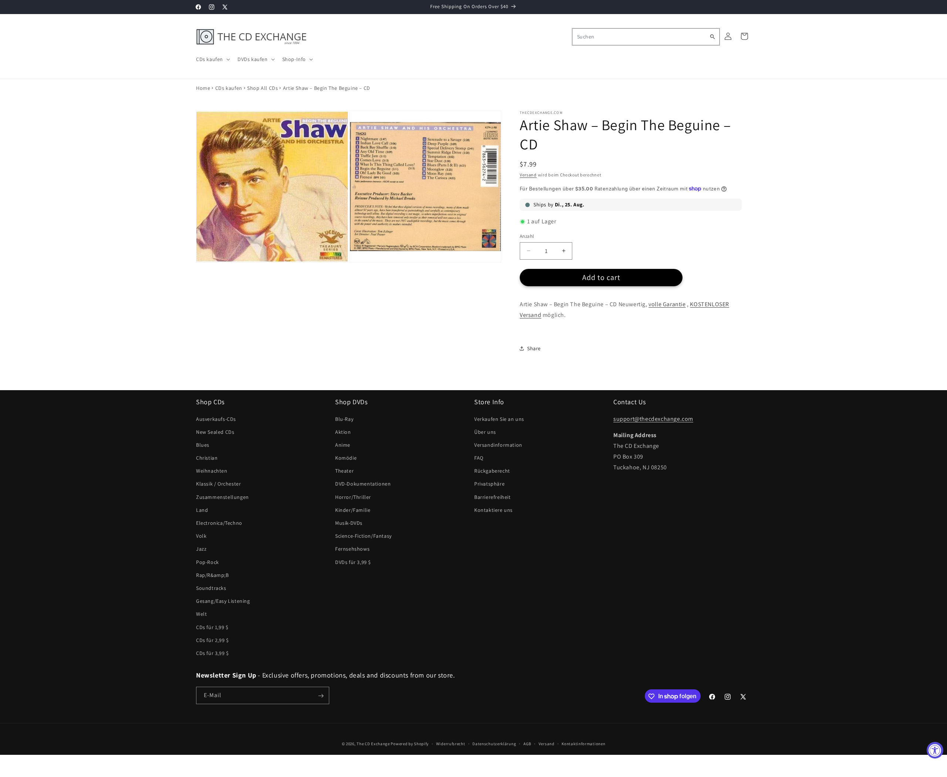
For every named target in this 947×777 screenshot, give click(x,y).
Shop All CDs (262, 88)
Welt (201, 614)
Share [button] (534, 348)
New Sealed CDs (215, 432)
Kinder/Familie (352, 510)
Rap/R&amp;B (212, 575)
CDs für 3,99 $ (212, 653)
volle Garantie (666, 304)
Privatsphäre (489, 484)
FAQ (478, 458)
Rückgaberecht (492, 470)
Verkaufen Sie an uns (499, 419)
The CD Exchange (373, 743)
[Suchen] (712, 36)
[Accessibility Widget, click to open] (935, 750)
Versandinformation (498, 445)
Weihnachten (212, 470)
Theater (344, 470)
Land (202, 510)
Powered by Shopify (410, 743)
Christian (207, 458)
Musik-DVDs (349, 523)
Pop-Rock (207, 562)
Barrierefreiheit (492, 497)
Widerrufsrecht (450, 743)
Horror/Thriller (353, 497)
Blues (202, 445)
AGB (527, 743)
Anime (342, 445)
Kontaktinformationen (583, 743)
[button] (212, 59)
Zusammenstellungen (222, 497)
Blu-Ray (344, 419)
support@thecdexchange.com (653, 419)
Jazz (201, 549)
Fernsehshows (352, 549)
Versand (528, 175)
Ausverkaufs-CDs (216, 419)
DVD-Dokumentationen (363, 484)
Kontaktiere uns (493, 510)
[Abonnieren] (321, 696)
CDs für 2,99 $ (212, 640)
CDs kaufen (228, 88)
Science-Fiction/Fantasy (363, 536)
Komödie (346, 458)
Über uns (485, 432)
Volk (201, 536)
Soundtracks (211, 588)
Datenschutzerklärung (494, 743)
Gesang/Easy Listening (223, 601)
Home (203, 88)
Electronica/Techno (219, 523)
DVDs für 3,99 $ (353, 562)
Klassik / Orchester (218, 484)
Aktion (343, 432)
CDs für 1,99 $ (212, 627)
